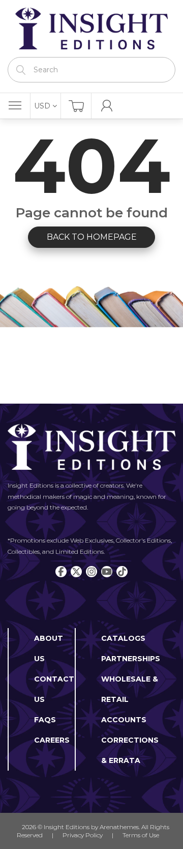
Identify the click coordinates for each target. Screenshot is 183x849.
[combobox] (91, 70)
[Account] (107, 106)
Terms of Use (141, 835)
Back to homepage (92, 237)
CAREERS (52, 740)
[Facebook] (61, 571)
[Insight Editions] (91, 28)
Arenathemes (119, 827)
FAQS (45, 719)
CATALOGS (123, 638)
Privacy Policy (83, 835)
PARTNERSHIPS (130, 658)
